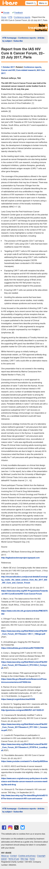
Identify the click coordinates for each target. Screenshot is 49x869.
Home (3, 17)
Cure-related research (26, 70)
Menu (42, 3)
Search (30, 3)
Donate (6, 12)
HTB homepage (9, 37)
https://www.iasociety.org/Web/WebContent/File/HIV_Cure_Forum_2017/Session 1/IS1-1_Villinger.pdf (24, 632)
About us (5, 855)
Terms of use (13, 858)
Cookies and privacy (27, 855)
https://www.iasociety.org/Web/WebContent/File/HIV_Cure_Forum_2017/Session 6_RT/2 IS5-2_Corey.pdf (24, 665)
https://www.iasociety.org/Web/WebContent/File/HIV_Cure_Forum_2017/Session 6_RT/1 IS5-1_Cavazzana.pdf (24, 727)
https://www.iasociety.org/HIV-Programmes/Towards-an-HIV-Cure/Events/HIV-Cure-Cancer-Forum (24, 592)
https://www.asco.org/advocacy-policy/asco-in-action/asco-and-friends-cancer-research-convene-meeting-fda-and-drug (24, 781)
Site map (24, 858)
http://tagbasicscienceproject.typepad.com (20, 557)
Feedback (18, 12)
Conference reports (27, 37)
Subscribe (18, 40)
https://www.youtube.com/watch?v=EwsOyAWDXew (24, 761)
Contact (13, 855)
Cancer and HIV (8, 70)
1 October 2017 (8, 67)
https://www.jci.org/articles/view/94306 (18, 699)
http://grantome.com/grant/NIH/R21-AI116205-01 (22, 710)
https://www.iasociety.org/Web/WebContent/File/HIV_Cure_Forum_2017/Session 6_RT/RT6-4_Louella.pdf (24, 747)
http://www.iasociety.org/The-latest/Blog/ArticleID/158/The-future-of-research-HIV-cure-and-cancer (24, 797)
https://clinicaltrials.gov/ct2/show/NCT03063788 (22, 648)
